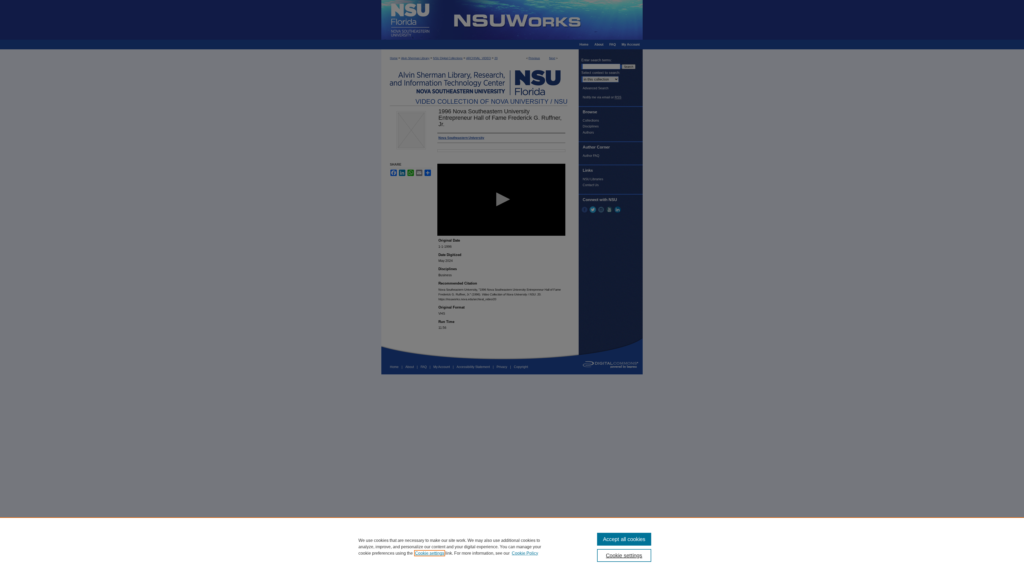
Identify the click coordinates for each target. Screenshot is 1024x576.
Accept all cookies (624, 539)
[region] (512, 546)
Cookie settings (429, 553)
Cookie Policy (525, 553)
